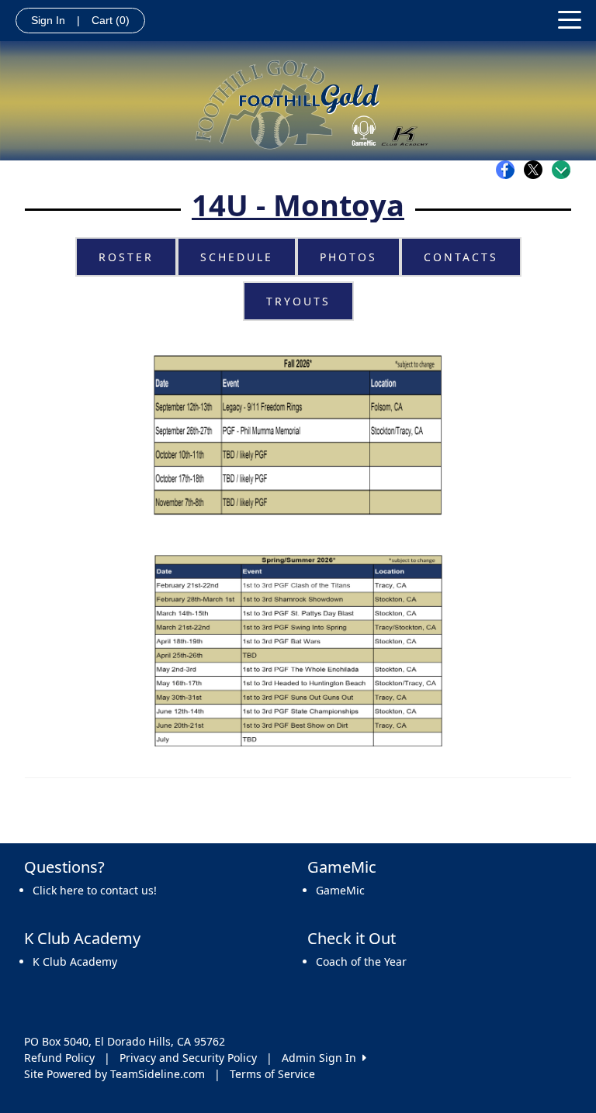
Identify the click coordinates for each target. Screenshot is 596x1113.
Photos (348, 257)
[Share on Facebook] (509, 169)
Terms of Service (272, 1073)
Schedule (236, 257)
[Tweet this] (537, 169)
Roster (126, 257)
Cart (111, 20)
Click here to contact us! (95, 890)
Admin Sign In (322, 1057)
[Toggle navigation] (570, 18)
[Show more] (561, 169)
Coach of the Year (361, 961)
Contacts (461, 257)
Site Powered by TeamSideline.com (114, 1073)
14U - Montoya (298, 204)
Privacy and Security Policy (188, 1057)
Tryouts (298, 301)
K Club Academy (75, 961)
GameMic (340, 890)
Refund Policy (59, 1057)
